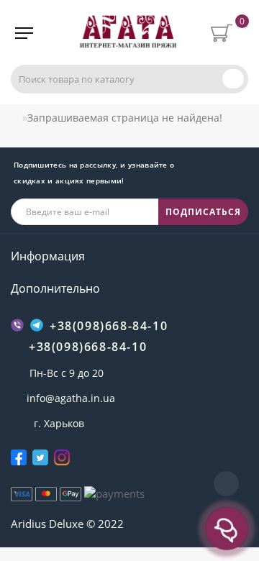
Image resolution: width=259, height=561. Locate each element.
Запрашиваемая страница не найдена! (124, 117)
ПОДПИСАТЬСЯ (203, 212)
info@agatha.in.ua (71, 398)
